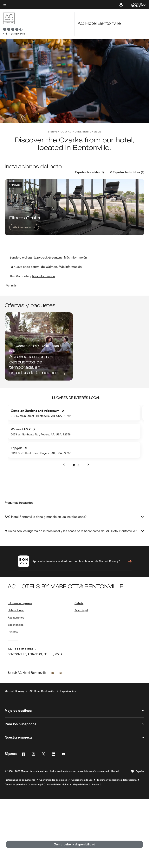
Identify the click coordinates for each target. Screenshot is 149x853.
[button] (120, 5)
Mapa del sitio (80, 784)
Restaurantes (16, 617)
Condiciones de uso (82, 780)
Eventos (13, 631)
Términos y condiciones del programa (117, 780)
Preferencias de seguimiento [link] (20, 780)
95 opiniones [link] (18, 33)
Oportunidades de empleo (53, 780)
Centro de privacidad (16, 784)
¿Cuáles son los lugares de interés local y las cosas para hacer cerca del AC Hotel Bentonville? (71, 531)
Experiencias (15, 624)
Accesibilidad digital (57, 784)
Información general (20, 603)
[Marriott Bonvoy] (136, 4)
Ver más (11, 285)
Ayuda (95, 784)
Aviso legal (81, 610)
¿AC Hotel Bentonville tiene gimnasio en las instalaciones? (46, 517)
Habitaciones (16, 610)
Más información (23, 227)
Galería (78, 603)
